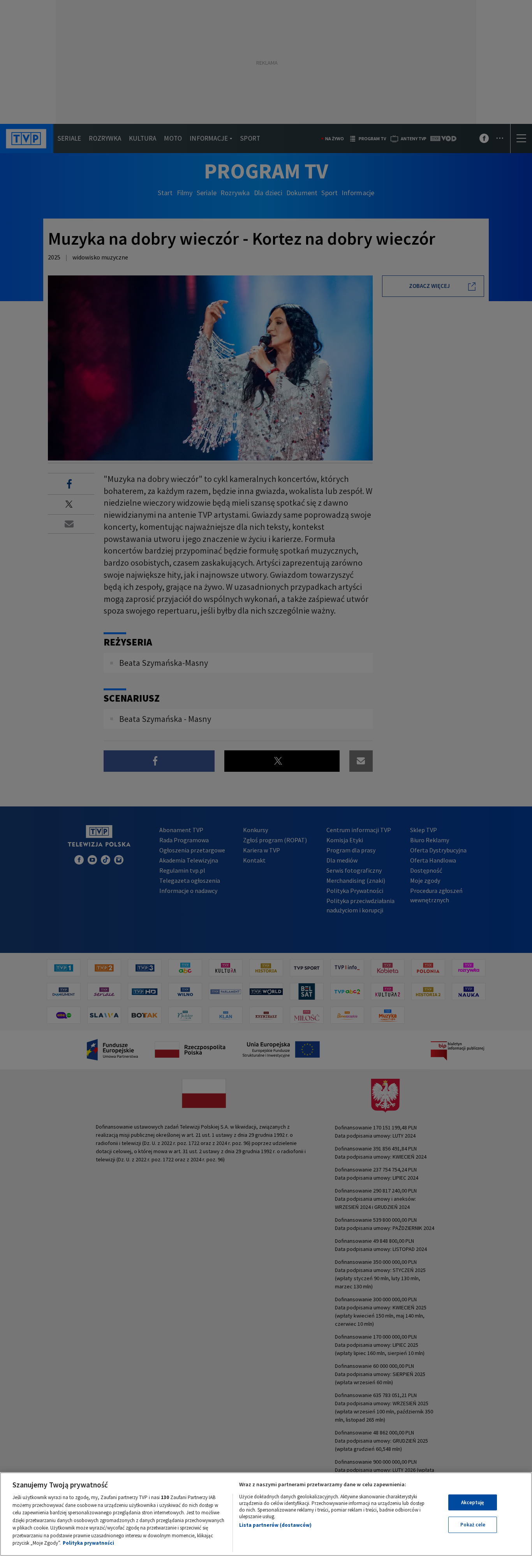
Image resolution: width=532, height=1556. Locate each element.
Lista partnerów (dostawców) (275, 1525)
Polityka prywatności (88, 1543)
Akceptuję (472, 1502)
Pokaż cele (472, 1524)
